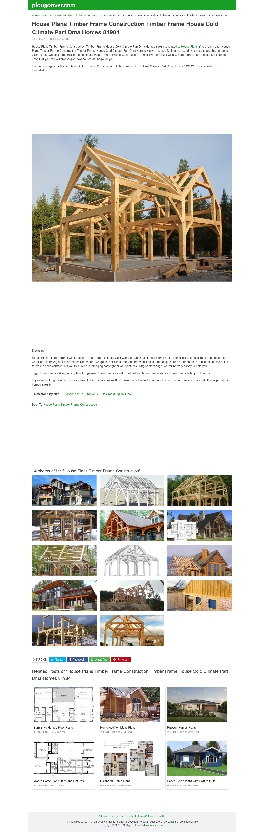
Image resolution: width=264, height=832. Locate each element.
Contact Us (116, 816)
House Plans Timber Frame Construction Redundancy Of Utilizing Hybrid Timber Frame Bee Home (88, 502)
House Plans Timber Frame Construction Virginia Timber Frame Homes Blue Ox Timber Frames (154, 642)
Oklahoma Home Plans (115, 781)
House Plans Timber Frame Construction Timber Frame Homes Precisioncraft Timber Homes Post (155, 607)
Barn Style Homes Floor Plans (53, 727)
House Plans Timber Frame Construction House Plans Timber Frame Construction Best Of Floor (86, 537)
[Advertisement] (132, 104)
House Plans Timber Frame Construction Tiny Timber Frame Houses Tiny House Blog (81, 572)
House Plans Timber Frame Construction (70, 404)
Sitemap (103, 816)
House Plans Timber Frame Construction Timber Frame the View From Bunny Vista (147, 502)
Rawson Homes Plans (181, 727)
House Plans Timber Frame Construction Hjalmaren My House (203, 502)
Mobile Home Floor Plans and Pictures (59, 781)
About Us (160, 816)
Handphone (72, 394)
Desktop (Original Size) (117, 394)
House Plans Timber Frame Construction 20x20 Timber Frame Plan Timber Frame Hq (148, 572)
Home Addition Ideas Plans (118, 727)
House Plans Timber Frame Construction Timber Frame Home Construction (143, 537)
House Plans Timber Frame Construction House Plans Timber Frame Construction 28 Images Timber (89, 642)
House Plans (38, 39)
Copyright (130, 816)
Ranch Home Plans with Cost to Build (191, 781)
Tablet (91, 394)
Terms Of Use (145, 816)
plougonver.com (53, 4)
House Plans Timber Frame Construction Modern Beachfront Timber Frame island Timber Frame (87, 607)
